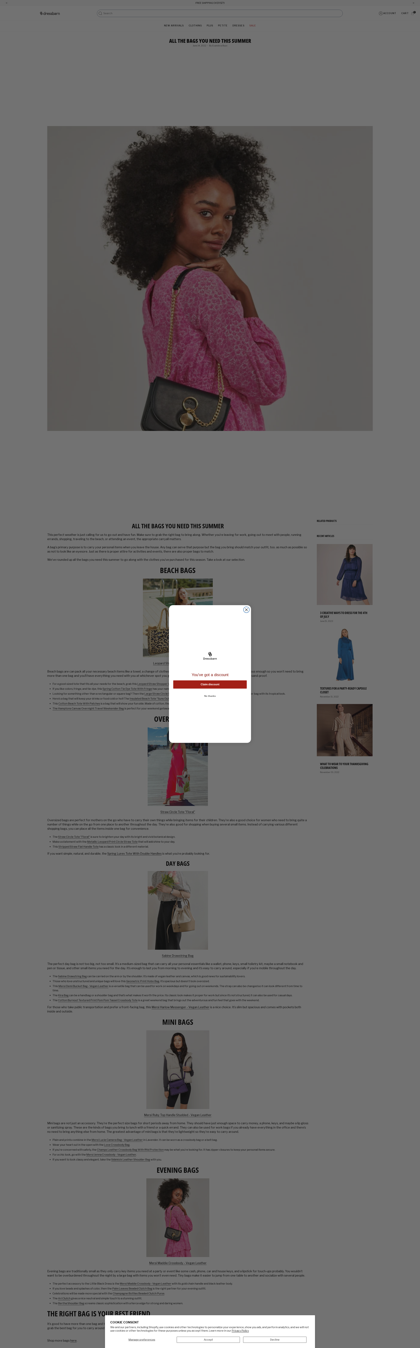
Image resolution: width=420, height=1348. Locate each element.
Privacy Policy (240, 1330)
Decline (275, 1339)
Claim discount (210, 684)
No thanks (210, 696)
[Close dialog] (246, 610)
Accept (208, 1339)
